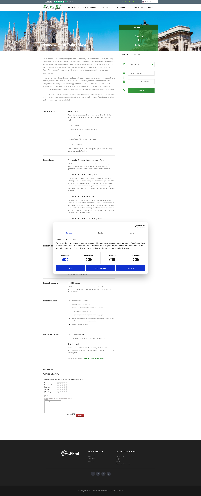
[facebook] (122, 1)
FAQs (118, 459)
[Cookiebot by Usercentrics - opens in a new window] (136, 226)
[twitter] (129, 1)
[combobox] (150, 1)
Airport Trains (138, 7)
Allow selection (100, 268)
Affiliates (91, 459)
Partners (150, 7)
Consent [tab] (69, 233)
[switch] (89, 259)
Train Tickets (105, 7)
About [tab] (132, 233)
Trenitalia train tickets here (93, 358)
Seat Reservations (89, 7)
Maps (118, 461)
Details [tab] (100, 233)
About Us (91, 456)
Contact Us (120, 456)
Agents (90, 461)
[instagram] (137, 1)
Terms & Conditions (123, 464)
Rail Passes (72, 7)
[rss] (125, 1)
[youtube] (133, 1)
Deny (70, 268)
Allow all (131, 268)
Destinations (121, 7)
